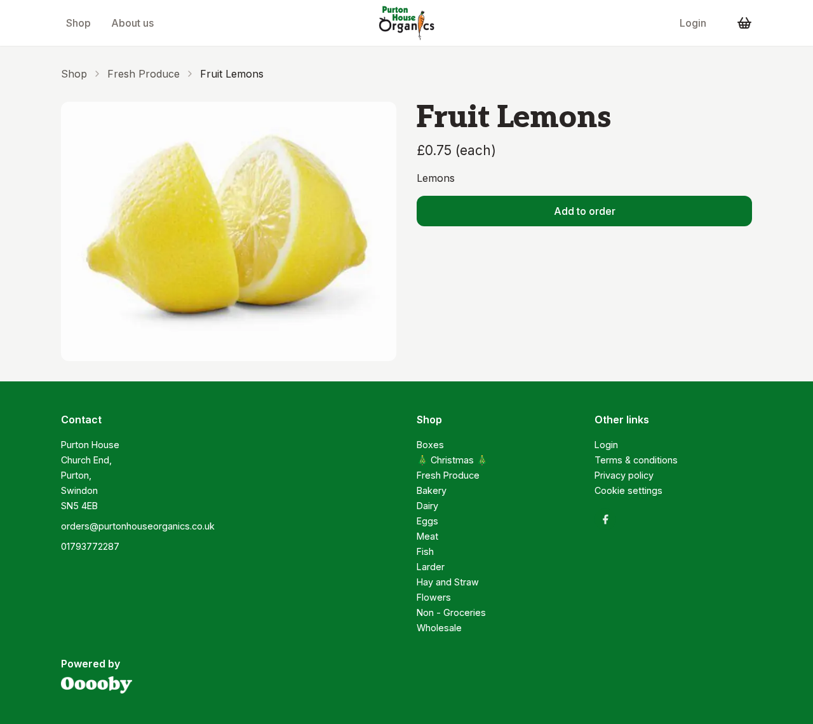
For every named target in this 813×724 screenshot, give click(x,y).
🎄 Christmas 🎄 (452, 459)
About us (132, 23)
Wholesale (439, 627)
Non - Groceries (451, 612)
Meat (427, 536)
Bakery (432, 490)
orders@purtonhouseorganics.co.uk (138, 526)
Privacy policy (624, 475)
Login (693, 23)
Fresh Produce (143, 73)
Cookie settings (628, 490)
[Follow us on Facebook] (605, 519)
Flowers (434, 597)
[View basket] (744, 23)
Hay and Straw (448, 582)
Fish (425, 551)
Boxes (430, 444)
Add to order (584, 211)
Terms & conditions (636, 459)
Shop (78, 23)
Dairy (427, 505)
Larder (431, 566)
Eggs (427, 521)
